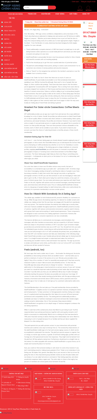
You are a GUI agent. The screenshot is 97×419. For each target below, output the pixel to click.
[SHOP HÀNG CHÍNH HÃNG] (10, 7)
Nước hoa (8, 56)
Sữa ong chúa (9, 35)
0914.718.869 (47, 378)
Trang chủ (32, 14)
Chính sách (75, 1)
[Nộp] (52, 7)
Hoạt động (59, 14)
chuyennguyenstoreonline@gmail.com (49, 401)
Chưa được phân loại (41, 22)
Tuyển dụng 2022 (8, 377)
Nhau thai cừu (10, 30)
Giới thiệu (73, 14)
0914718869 (89, 32)
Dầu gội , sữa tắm (11, 77)
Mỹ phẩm (7, 51)
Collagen (8, 26)
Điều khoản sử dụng (24, 382)
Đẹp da (6, 39)
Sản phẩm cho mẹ (10, 72)
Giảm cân (7, 43)
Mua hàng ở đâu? (23, 385)
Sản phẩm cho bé (10, 68)
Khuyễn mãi (45, 14)
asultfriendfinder (41, 149)
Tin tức (12, 18)
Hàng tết (86, 14)
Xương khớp (9, 64)
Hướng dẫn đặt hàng (24, 389)
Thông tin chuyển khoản (88, 1)
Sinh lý (7, 60)
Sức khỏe (7, 47)
